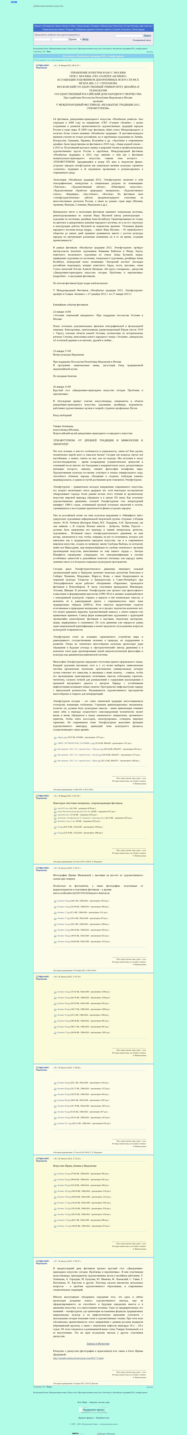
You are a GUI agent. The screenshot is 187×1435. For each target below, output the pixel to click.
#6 (56, 1159)
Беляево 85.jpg (63, 1094)
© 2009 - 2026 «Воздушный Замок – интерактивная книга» (93, 1424)
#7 (56, 1261)
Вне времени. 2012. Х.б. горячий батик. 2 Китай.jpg (79, 755)
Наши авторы (83, 26)
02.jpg (60, 833)
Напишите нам (102, 1418)
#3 (56, 868)
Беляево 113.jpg (64, 1203)
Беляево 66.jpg (63, 1027)
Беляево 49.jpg (63, 1003)
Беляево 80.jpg (63, 1089)
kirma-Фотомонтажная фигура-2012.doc (73, 811)
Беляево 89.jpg (63, 1106)
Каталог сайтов (103, 29)
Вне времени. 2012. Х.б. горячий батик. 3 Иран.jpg (78, 761)
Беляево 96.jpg (63, 1180)
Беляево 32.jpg (63, 930)
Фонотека (117, 26)
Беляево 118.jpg (64, 1214)
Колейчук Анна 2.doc (66, 821)
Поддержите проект (93, 1409)
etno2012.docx (63, 808)
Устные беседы (131, 26)
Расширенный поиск (142, 40)
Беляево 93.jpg (63, 1118)
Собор (72, 26)
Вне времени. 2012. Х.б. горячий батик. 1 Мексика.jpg (80, 749)
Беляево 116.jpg (64, 1208)
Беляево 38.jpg (63, 936)
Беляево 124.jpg (64, 1220)
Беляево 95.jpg (63, 1174)
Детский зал (146, 26)
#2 (56, 796)
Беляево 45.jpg (63, 998)
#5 (56, 1068)
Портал (37, 26)
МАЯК (14, 2)
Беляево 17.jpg (63, 912)
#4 (56, 977)
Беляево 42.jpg (63, 942)
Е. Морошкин (43, 66)
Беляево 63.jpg (63, 1015)
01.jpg (60, 827)
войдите (52, 34)
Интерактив (48, 26)
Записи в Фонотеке (98, 1343)
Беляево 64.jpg (63, 1021)
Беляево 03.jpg (63, 901)
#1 (56, 65)
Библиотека (106, 26)
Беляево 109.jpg (64, 1197)
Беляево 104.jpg (64, 1191)
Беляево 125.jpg (64, 1226)
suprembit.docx (63, 815)
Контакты (126, 29)
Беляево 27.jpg (63, 918)
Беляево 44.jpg (63, 992)
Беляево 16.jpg (63, 907)
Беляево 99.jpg (63, 1185)
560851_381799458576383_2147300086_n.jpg (75, 743)
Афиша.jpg (62, 737)
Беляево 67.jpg (63, 1032)
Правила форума (86, 1418)
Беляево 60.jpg (63, 1009)
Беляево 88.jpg (63, 1100)
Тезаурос (70, 29)
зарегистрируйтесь (70, 34)
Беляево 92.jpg (63, 1112)
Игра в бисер (61, 26)
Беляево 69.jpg (63, 1083)
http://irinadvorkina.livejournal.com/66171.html (78, 1358)
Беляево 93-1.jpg (64, 1123)
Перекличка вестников (53, 29)
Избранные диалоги (85, 29)
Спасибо (116, 29)
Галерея (95, 26)
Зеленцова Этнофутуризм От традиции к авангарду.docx (81, 818)
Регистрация (138, 29)
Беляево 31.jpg (63, 924)
